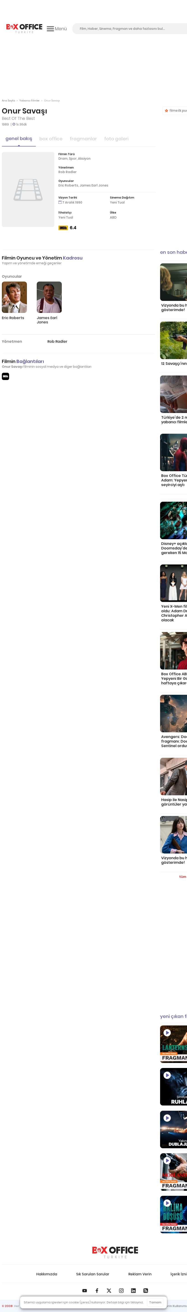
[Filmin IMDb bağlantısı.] (5, 376)
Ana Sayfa (8, 100)
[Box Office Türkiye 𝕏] (109, 1291)
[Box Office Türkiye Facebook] (97, 1291)
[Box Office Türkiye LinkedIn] (133, 1291)
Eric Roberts (68, 185)
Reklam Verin (140, 1274)
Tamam (155, 1302)
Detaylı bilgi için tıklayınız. (125, 1302)
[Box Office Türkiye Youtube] (85, 1291)
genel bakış (18, 138)
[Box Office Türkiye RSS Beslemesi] (146, 1291)
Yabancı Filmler (29, 100)
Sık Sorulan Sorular (92, 1274)
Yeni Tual (117, 202)
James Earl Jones (94, 185)
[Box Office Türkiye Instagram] (121, 1291)
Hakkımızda (46, 1274)
